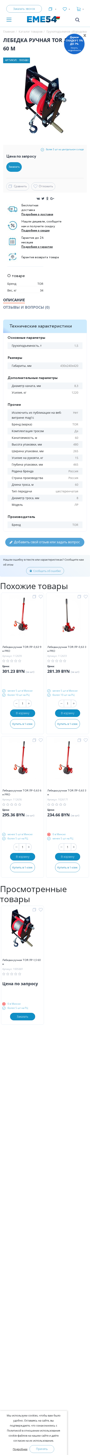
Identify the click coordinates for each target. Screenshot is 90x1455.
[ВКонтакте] (38, 198)
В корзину (22, 713)
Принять (42, 1449)
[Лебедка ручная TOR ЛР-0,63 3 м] (68, 763)
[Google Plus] (52, 198)
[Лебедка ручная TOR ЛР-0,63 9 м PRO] (23, 620)
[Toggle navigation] (9, 19)
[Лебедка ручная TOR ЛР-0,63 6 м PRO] (23, 763)
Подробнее (20, 1449)
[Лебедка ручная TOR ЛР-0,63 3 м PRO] (68, 620)
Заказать (22, 1016)
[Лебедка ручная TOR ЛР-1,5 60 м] (22, 933)
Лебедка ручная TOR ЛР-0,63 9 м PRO (21, 649)
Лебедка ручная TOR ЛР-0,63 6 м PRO (21, 793)
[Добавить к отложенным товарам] (41, 597)
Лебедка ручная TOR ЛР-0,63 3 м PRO (66, 649)
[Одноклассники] (47, 198)
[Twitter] (43, 198)
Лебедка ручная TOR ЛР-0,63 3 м (66, 793)
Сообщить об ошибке (47, 571)
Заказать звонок (24, 9)
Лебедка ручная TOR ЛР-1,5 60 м (21, 962)
